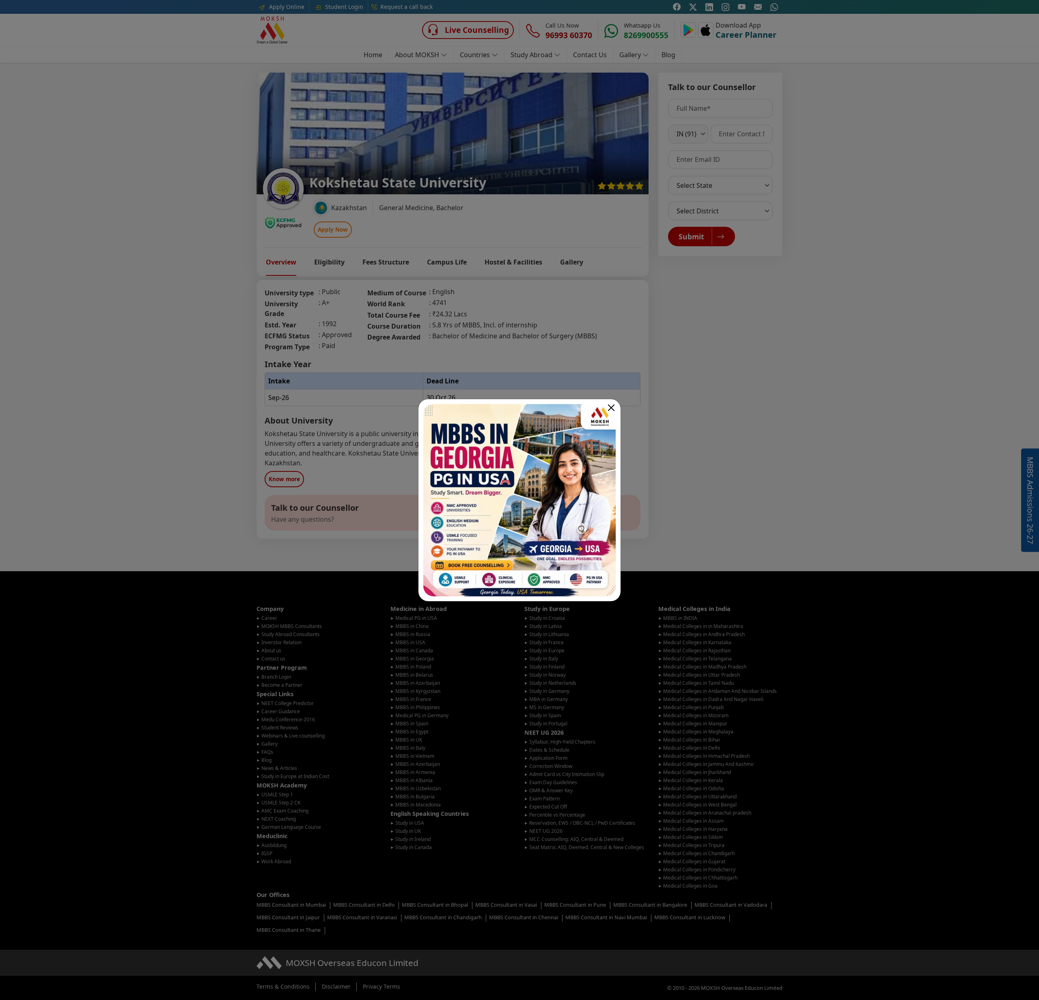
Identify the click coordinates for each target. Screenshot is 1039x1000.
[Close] (611, 407)
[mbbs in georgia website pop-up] (519, 500)
